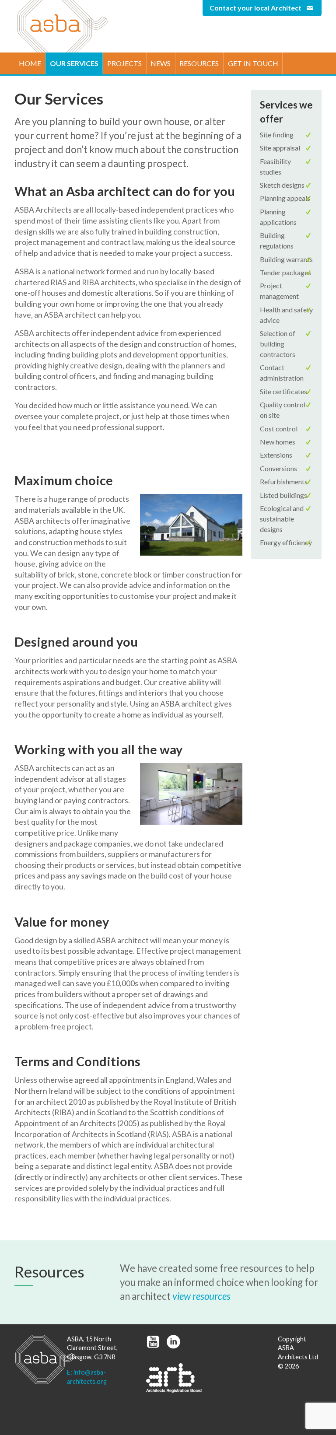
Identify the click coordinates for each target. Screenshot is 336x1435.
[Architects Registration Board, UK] (174, 1378)
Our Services (74, 63)
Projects (124, 63)
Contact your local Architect (256, 8)
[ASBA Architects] (36, 1360)
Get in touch (253, 63)
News (160, 63)
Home (30, 63)
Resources (199, 63)
